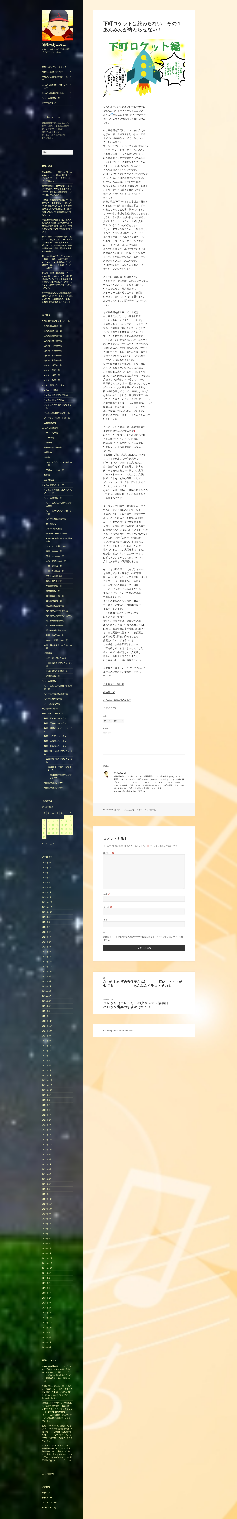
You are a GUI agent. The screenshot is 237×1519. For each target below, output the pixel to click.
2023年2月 (47, 1070)
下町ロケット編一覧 (55, 470)
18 (49, 829)
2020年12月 (47, 1199)
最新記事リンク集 (54, 581)
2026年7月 (47, 867)
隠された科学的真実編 (56, 630)
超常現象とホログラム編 (57, 610)
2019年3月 (47, 1302)
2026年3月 (47, 887)
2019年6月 (47, 1288)
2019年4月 (47, 1297)
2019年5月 (47, 1293)
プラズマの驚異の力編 (56, 546)
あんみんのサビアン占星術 (56, 395)
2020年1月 (47, 1253)
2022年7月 (47, 1105)
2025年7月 (47, 927)
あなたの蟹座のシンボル (53, 385)
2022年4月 (47, 1119)
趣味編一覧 (109, 691)
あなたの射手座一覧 (53, 340)
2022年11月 (47, 1085)
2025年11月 (47, 907)
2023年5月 (47, 1055)
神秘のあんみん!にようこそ (54, 66)
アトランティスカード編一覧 (57, 417)
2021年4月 (47, 1179)
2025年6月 (47, 932)
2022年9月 (47, 1095)
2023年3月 (47, 1065)
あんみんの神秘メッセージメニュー (55, 86)
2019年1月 (47, 1312)
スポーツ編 (49, 437)
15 (66, 825)
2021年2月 (47, 1189)
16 (70, 825)
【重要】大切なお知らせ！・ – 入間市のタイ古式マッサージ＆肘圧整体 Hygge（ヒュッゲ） (57, 1457)
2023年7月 (47, 1045)
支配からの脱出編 (54, 576)
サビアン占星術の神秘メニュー (55, 78)
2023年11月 (47, 1025)
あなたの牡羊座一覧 (53, 360)
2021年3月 (47, 1184)
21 (62, 829)
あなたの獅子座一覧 (53, 365)
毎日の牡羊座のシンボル (55, 746)
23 (70, 829)
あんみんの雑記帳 (50, 427)
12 (53, 825)
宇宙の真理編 (50, 523)
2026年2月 (47, 892)
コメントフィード (50, 1502)
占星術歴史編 (50, 422)
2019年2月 (47, 1307)
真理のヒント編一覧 (55, 595)
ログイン (46, 1492)
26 (53, 833)
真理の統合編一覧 (54, 600)
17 (44, 829)
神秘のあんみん (54, 44)
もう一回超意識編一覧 (56, 518)
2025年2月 (47, 951)
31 (44, 837)
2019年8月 (47, 1278)
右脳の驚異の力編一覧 (56, 561)
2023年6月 (47, 1050)
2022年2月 (47, 1129)
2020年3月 (47, 1243)
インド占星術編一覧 (51, 703)
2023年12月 (47, 1021)
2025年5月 (47, 936)
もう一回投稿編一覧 (51, 97)
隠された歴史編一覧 (55, 620)
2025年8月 (47, 922)
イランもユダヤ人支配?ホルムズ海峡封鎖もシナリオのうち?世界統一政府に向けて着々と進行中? (56, 1448)
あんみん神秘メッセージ (53, 485)
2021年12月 (47, 1139)
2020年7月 (47, 1223)
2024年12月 (47, 961)
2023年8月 (47, 1040)
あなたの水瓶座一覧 (53, 350)
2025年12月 (47, 902)
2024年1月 (47, 1016)
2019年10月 (47, 1268)
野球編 (49, 442)
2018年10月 (47, 1327)
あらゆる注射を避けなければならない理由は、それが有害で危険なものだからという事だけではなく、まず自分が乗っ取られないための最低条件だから (57, 1372)
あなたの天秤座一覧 (53, 335)
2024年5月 (47, 996)
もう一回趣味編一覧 (53, 698)
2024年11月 (47, 966)
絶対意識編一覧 (53, 676)
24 (44, 833)
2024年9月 (47, 976)
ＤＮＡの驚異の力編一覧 (57, 640)
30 (70, 833)
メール (107, 907)
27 (57, 833)
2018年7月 (47, 1342)
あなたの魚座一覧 (52, 380)
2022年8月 (47, 1100)
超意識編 (48, 653)
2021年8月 (47, 1159)
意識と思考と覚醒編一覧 (57, 671)
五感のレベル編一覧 (55, 556)
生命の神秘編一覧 (54, 586)
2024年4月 (47, 1001)
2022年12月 (47, 1080)
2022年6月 (47, 1110)
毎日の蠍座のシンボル (54, 782)
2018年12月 (47, 1317)
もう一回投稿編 (49, 680)
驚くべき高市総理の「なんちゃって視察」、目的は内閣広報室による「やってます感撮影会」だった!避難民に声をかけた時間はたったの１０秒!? (57, 262)
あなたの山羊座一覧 (53, 345)
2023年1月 (47, 1075)
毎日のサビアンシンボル (53, 713)
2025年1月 (47, 956)
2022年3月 (47, 1124)
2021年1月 (47, 1194)
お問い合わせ (48, 1473)
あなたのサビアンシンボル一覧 (56, 320)
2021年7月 (47, 1164)
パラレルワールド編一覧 (57, 533)
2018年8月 (47, 1337)
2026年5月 (47, 877)
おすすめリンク (49, 102)
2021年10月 (47, 1149)
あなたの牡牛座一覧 (53, 355)
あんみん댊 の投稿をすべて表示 (128, 791)
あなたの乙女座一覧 (53, 325)
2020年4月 (47, 1238)
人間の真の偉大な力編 (56, 658)
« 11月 (45, 843)
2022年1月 (47, 1134)
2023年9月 (47, 1035)
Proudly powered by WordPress (118, 1030)
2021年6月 (47, 1169)
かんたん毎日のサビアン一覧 (57, 412)
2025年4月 (47, 941)
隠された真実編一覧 (55, 625)
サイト (106, 920)
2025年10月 (47, 912)
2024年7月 (47, 986)
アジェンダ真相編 (54, 528)
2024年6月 (47, 991)
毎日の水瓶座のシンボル (55, 741)
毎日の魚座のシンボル (54, 787)
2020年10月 (47, 1208)
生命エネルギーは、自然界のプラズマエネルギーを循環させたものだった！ (57, 1428)
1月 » (51, 843)
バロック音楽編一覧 (53, 447)
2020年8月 (47, 1218)
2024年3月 (47, 1006)
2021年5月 (47, 1174)
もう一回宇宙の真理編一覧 (56, 693)
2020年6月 (47, 1228)
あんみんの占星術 (50, 390)
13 (57, 825)
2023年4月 (47, 1060)
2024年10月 (47, 971)
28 (62, 833)
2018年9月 (47, 1332)
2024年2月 (47, 1011)
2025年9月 (47, 917)
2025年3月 (47, 946)
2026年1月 (47, 897)
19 (53, 829)
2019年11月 (47, 1263)
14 (62, 825)
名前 (106, 894)
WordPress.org (49, 1507)
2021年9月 (47, 1154)
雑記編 (47, 475)
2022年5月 (47, 1115)
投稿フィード (48, 1497)
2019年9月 (47, 1273)
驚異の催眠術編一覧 (55, 635)
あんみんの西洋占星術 (54, 400)
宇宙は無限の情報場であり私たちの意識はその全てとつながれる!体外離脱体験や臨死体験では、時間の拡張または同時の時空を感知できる (57, 225)
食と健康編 (49, 480)
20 (57, 829)
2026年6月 (47, 872)
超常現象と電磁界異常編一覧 (59, 615)
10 (44, 825)
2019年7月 (47, 1283)
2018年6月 (47, 1347)
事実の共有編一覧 (54, 551)
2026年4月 (47, 882)
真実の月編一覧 (53, 590)
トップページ (110, 707)
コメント (108, 853)
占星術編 (48, 452)
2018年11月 (47, 1322)
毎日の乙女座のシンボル (53, 71)
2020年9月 (47, 1213)
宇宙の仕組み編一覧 (55, 571)
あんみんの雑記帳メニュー (54, 92)
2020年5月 (47, 1233)
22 (66, 829)
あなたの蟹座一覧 (52, 370)
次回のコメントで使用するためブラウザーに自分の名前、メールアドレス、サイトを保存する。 (143, 938)
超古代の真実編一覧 (55, 605)
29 (66, 833)
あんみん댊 (129, 809)
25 (49, 833)
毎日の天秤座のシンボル (55, 723)
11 (49, 825)
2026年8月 (47, 862)
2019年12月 (47, 1258)
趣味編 (47, 457)
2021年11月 (47, 1144)
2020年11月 (47, 1204)
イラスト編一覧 (51, 432)
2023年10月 (47, 1030)
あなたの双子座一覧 (53, 330)
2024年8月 (47, 981)
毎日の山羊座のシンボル (55, 736)
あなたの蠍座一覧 (52, 375)
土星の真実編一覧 (54, 566)
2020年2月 (47, 1248)
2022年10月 (47, 1090)
